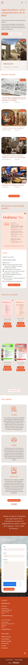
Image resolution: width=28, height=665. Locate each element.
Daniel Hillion (5, 102)
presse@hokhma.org (6, 629)
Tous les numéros (5, 639)
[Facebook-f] (25, 653)
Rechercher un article (6, 641)
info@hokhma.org (5, 603)
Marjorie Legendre (6, 159)
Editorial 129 (7, 263)
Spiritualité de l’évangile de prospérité (12, 274)
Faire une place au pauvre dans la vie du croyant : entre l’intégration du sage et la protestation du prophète (13, 266)
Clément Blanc (5, 187)
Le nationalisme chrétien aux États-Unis (13, 281)
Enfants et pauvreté (8, 276)
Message (5, 559)
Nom (4, 546)
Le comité (3, 645)
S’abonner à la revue (6, 636)
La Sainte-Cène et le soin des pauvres (12, 269)
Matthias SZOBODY (6, 130)
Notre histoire (4, 648)
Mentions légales (18, 660)
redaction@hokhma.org (6, 615)
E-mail (4, 553)
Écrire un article (5, 643)
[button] (22, 2)
